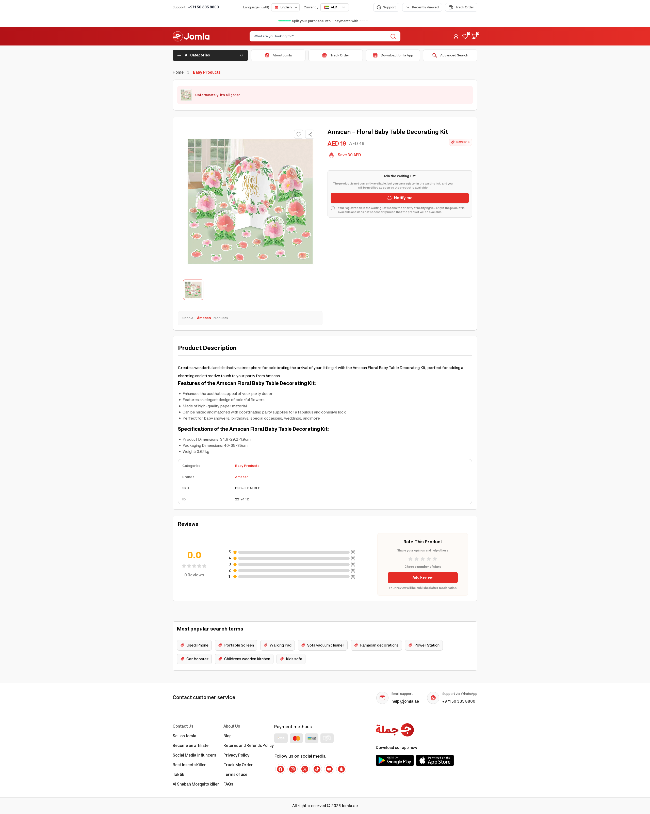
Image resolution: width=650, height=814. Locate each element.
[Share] (310, 134)
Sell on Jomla (184, 736)
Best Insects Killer (189, 765)
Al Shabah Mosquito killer (196, 784)
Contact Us (183, 726)
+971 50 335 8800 (203, 7)
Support (389, 7)
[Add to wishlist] (298, 134)
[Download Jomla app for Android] (395, 760)
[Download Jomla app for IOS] (435, 760)
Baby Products (247, 466)
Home (178, 72)
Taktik (178, 775)
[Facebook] (280, 769)
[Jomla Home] (191, 36)
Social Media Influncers (194, 755)
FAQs (228, 784)
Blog (227, 736)
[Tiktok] (317, 769)
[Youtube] (329, 769)
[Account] (456, 36)
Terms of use (235, 775)
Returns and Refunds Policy (248, 746)
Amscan (242, 477)
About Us (231, 726)
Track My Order (238, 765)
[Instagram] (292, 769)
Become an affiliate (190, 746)
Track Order (464, 7)
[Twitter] (305, 769)
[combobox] (285, 7)
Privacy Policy (236, 755)
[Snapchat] (341, 769)
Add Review (423, 578)
